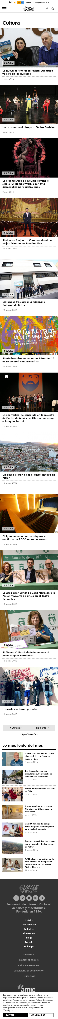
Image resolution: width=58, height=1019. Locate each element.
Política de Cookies (29, 960)
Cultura (8, 63)
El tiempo (29, 946)
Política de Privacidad (29, 965)
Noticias (29, 920)
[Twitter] (22, 898)
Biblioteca (29, 929)
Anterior (16, 727)
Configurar (38, 1015)
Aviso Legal (29, 955)
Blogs (29, 937)
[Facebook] (16, 898)
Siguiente (41, 727)
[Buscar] (53, 9)
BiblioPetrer (29, 933)
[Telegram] (42, 898)
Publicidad (29, 976)
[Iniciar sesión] (47, 9)
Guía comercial (29, 924)
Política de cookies (44, 1000)
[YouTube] (29, 898)
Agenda (29, 942)
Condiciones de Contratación (29, 971)
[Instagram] (35, 898)
